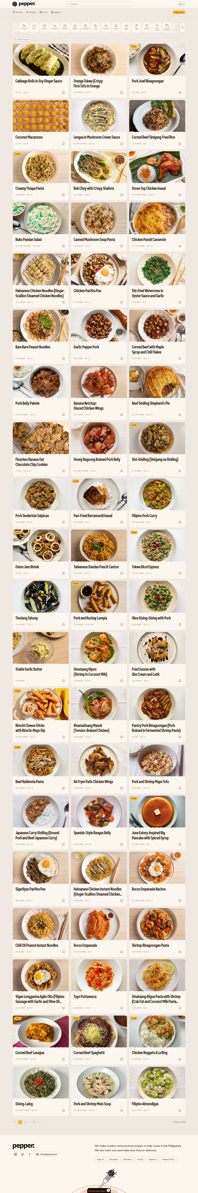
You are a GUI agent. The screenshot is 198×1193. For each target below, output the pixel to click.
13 (33, 1122)
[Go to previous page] (15, 1122)
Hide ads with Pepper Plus (99, 1191)
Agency (153, 1159)
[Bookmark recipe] (63, 92)
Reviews (127, 1159)
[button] (181, 4)
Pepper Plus (179, 12)
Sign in (100, 1159)
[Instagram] (15, 1154)
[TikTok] (22, 1154)
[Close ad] (147, 1178)
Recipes (114, 1159)
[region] (99, 27)
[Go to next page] (38, 1122)
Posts (140, 1159)
